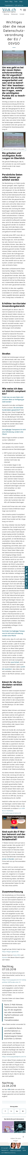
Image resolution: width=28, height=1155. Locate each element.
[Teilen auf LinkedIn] (17, 1111)
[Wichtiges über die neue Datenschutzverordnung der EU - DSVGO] (14, 57)
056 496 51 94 (19, 5)
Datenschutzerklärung (9, 1152)
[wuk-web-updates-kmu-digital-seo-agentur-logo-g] (10, 10)
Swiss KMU (16, 955)
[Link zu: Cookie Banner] (8, 1127)
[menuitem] (8, 1)
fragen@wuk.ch (9, 5)
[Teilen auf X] (11, 1111)
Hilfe (9, 1089)
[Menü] (24, 10)
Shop (20, 1)
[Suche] (20, 10)
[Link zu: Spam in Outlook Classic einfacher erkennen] (20, 1127)
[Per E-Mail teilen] (23, 1111)
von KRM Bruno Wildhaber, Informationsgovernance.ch (13, 811)
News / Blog (8, 1)
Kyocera (5, 957)
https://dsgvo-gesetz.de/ (10, 951)
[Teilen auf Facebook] (5, 1111)
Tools (15, 1)
